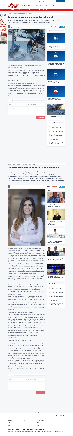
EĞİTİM (59, 5)
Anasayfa (10, 13)
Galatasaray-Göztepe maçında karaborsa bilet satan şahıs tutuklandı (35, 9)
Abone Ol (48, 26)
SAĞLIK (14, 164)
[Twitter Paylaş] (62, 27)
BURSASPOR (30, 5)
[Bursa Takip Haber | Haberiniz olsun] (13, 5)
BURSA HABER (24, 5)
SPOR (54, 5)
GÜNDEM (41, 5)
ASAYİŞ (46, 5)
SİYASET (50, 5)
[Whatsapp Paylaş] (64, 27)
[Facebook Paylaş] (60, 27)
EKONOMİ (36, 5)
